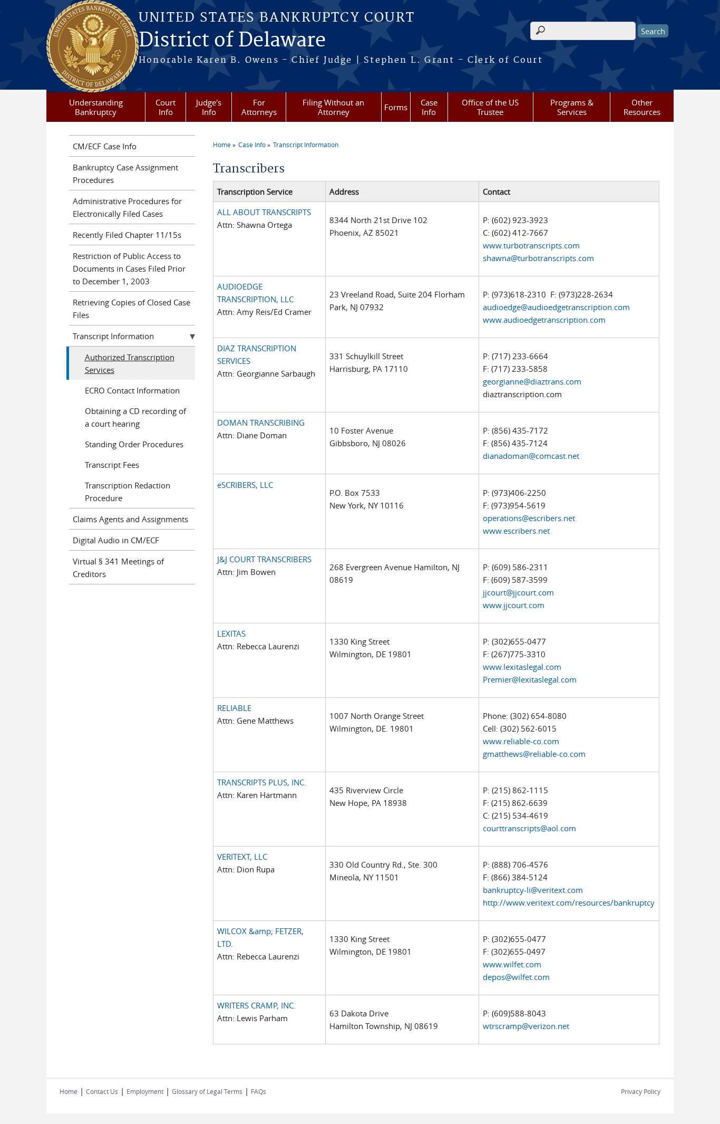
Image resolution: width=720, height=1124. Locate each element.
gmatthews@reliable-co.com (534, 753)
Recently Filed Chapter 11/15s (127, 234)
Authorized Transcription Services (129, 363)
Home (222, 144)
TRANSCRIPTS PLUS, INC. (261, 782)
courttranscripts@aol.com (529, 828)
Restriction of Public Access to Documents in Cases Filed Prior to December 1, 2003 (129, 268)
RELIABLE (234, 708)
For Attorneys (259, 107)
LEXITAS (231, 633)
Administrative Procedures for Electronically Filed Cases (127, 207)
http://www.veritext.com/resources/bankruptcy (569, 902)
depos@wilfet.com (516, 977)
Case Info (429, 107)
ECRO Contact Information (132, 390)
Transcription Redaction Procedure (127, 491)
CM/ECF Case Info (105, 146)
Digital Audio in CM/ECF (116, 540)
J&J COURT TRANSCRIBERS (264, 559)
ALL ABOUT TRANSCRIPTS (264, 212)
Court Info (165, 107)
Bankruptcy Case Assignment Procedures (125, 173)
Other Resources (642, 107)
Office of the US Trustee (490, 107)
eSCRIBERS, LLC (245, 484)
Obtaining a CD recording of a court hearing (135, 417)
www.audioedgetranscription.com (544, 319)
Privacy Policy (640, 1091)
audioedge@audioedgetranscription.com (556, 307)
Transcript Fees (112, 464)
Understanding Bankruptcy (96, 107)
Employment (145, 1091)
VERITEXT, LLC (242, 856)
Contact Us (102, 1091)
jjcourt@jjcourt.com (518, 592)
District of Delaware (232, 40)
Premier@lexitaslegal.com (530, 679)
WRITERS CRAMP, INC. (256, 1005)
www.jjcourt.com (513, 605)
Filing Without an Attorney (333, 107)
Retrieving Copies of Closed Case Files (131, 308)
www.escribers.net (516, 530)
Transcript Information (305, 144)
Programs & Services (571, 107)
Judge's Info (208, 107)
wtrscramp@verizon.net (526, 1026)
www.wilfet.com (512, 964)
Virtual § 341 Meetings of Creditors (118, 567)
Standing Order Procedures (134, 444)
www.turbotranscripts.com (531, 245)
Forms (395, 107)
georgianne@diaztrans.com (532, 381)
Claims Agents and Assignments (130, 519)
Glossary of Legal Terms (207, 1091)
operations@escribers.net (529, 518)
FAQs (258, 1091)
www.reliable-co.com (521, 741)
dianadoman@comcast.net (531, 455)
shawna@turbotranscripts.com (538, 258)
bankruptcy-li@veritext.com (533, 890)
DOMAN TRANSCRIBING (261, 422)
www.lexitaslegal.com (522, 666)
